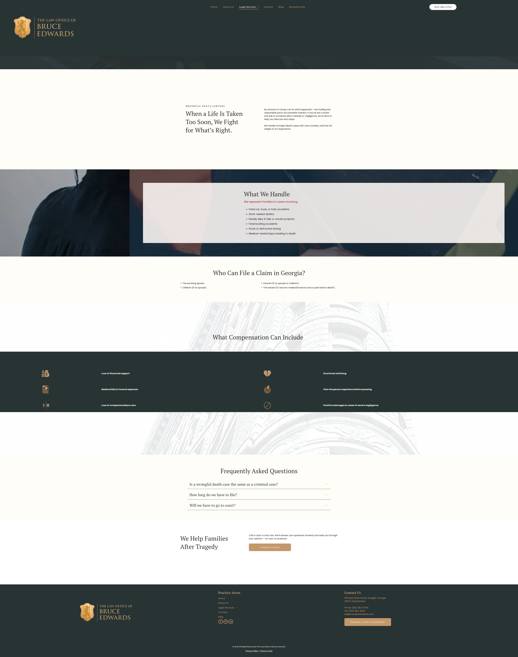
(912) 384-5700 (360, 607)
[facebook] (220, 622)
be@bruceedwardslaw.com (359, 614)
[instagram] (225, 622)
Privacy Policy (252, 651)
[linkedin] (231, 622)
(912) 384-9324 (357, 610)
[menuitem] (214, 7)
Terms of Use (266, 651)
